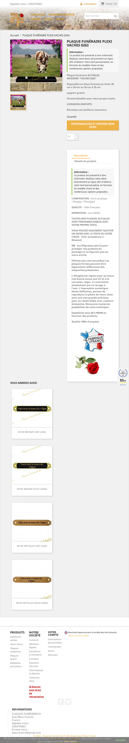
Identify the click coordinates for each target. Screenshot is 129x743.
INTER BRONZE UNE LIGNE (32, 431)
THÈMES (36, 19)
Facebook (61, 702)
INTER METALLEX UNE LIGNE (32, 545)
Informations (70, 741)
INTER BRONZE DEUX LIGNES (32, 488)
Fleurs (60, 19)
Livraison (34, 639)
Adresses (53, 654)
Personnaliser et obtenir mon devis (93, 125)
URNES (48, 19)
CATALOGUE (38, 14)
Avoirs (51, 650)
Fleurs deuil (16, 644)
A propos (34, 658)
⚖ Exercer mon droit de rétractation (36, 691)
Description (81, 155)
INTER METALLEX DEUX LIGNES (32, 602)
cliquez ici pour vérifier (78, 635)
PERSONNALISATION (61, 14)
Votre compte (53, 633)
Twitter (68, 702)
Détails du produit (85, 161)
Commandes (54, 646)
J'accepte (120, 740)
